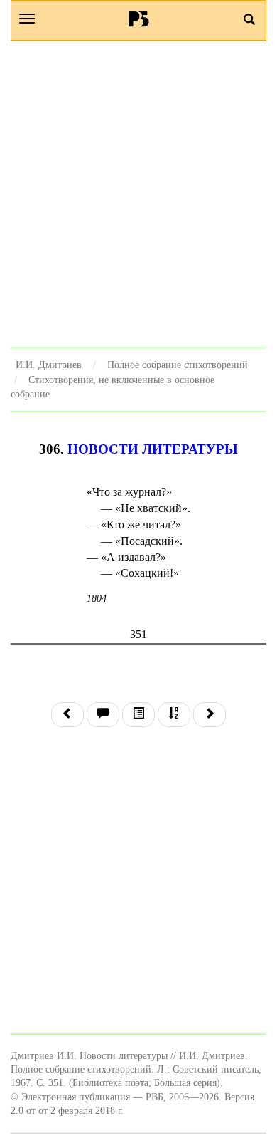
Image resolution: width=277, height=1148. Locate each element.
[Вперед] (209, 714)
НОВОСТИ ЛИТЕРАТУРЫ (152, 449)
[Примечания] (103, 714)
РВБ (138, 18)
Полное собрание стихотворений (177, 364)
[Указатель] (174, 714)
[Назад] (67, 714)
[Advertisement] (138, 194)
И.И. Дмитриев (49, 364)
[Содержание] (138, 714)
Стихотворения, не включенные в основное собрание (112, 387)
